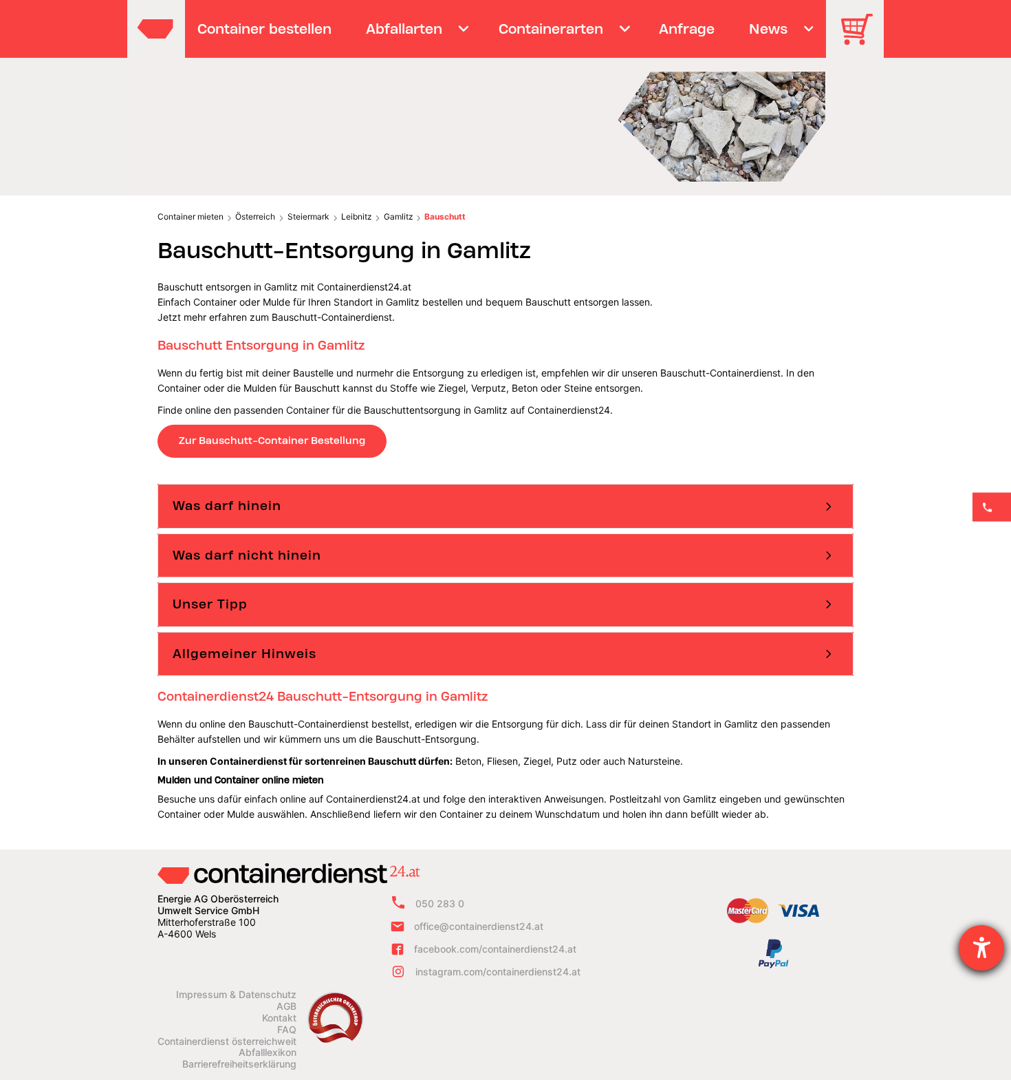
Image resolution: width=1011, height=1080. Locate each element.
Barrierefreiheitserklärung (239, 1064)
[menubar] (504, 29)
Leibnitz (356, 216)
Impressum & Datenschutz (236, 994)
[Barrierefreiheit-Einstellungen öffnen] (981, 948)
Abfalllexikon (267, 1052)
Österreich (255, 216)
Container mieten (190, 216)
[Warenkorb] (862, 39)
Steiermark (308, 216)
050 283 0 (439, 903)
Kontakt (279, 1018)
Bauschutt (445, 216)
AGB (286, 1006)
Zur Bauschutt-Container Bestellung (272, 440)
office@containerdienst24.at (478, 926)
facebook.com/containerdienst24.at (495, 949)
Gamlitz (398, 216)
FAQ (286, 1029)
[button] (505, 506)
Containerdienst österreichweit (226, 1041)
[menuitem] (265, 29)
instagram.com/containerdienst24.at (497, 971)
